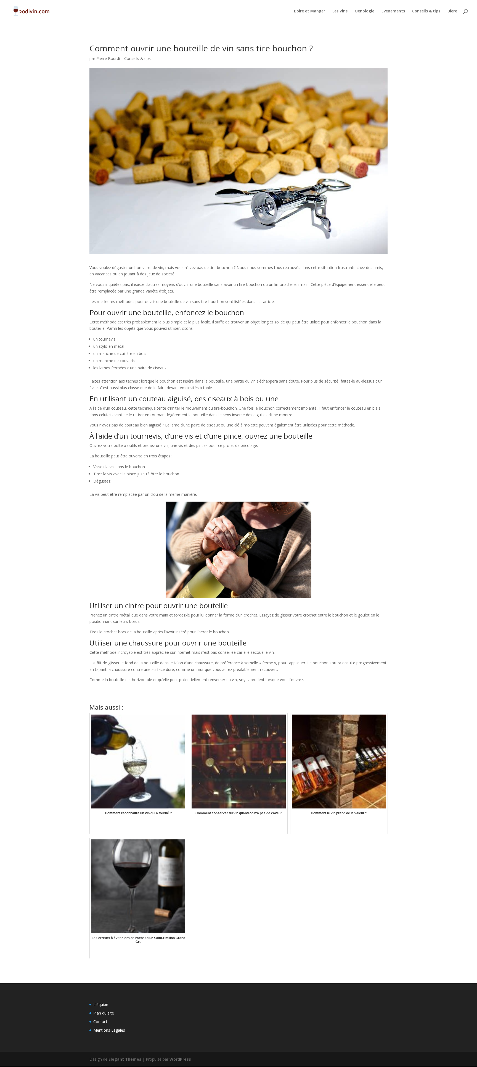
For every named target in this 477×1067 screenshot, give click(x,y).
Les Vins (340, 11)
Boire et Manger (309, 11)
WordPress (180, 1059)
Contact (100, 1021)
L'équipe (100, 1004)
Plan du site (103, 1013)
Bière (452, 11)
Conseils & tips (426, 11)
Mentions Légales (109, 1030)
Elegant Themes (124, 1059)
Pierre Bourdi (108, 58)
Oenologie (364, 11)
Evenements (393, 11)
